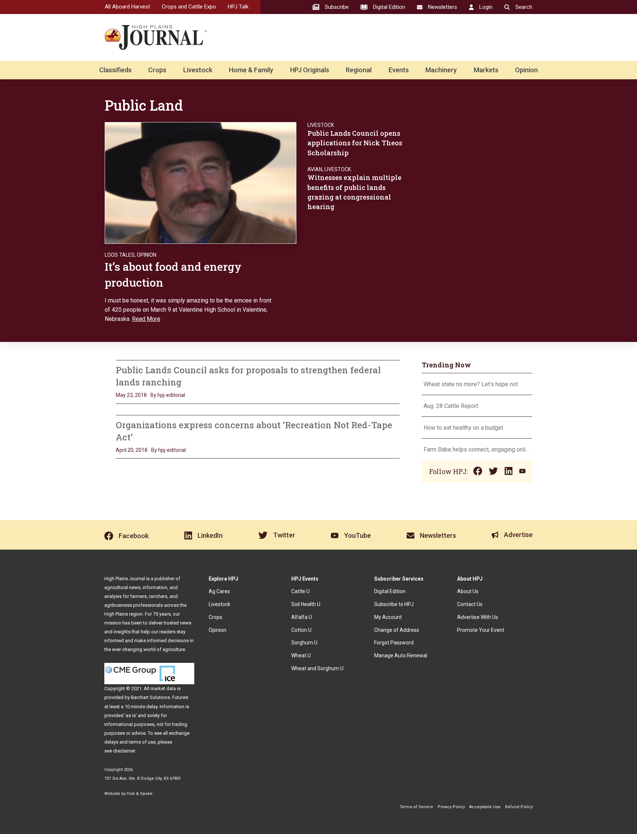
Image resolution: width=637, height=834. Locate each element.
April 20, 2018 (131, 450)
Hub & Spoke (140, 793)
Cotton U (301, 630)
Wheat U (301, 655)
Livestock (197, 70)
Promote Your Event (480, 630)
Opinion (526, 70)
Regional (359, 70)
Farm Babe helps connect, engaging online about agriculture (477, 449)
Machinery (441, 70)
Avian (314, 169)
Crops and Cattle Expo (189, 6)
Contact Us (470, 604)
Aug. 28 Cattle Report (451, 405)
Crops (157, 70)
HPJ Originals (309, 70)
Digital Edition (389, 591)
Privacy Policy (451, 806)
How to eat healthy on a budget (463, 427)
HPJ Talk (238, 6)
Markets (486, 70)
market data (163, 688)
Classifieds (115, 70)
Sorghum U (304, 643)
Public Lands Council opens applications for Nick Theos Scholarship (354, 143)
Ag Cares (219, 591)
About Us (467, 591)
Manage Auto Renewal (400, 655)
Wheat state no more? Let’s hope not (471, 384)
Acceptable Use (485, 806)
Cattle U (300, 591)
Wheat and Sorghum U (317, 668)
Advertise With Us (477, 617)
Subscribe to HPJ (394, 604)
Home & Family (251, 70)
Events (399, 70)
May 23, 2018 (131, 395)
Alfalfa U (301, 617)
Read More (146, 318)
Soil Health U (305, 604)
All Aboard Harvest (127, 6)
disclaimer (124, 751)
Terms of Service (416, 806)
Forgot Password (394, 643)
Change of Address (396, 630)
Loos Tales (120, 255)
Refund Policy (519, 806)
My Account (388, 617)
